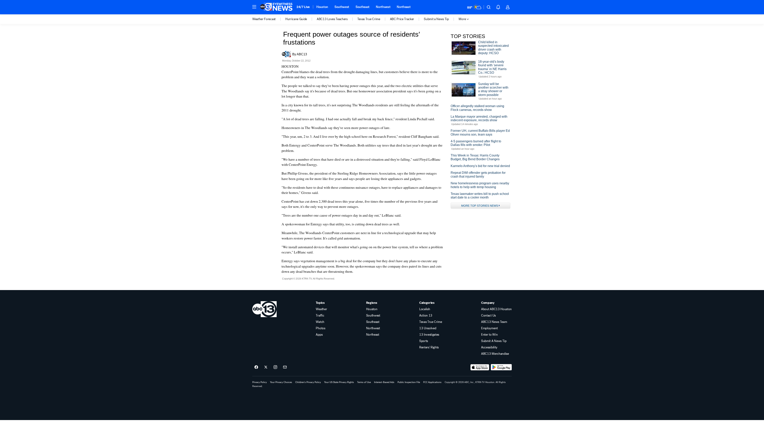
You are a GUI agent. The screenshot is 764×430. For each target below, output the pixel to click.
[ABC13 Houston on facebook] (256, 367)
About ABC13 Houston (496, 309)
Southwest (341, 7)
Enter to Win (489, 334)
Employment (489, 328)
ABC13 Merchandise (495, 353)
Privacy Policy (259, 382)
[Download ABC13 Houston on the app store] (479, 367)
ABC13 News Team (494, 321)
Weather (321, 309)
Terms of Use (364, 382)
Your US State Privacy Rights (339, 382)
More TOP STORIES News (479, 205)
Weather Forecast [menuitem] (264, 19)
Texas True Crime (430, 321)
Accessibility (489, 347)
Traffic (320, 315)
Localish (424, 309)
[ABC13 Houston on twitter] (266, 367)
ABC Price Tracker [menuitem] (402, 19)
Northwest (383, 7)
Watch (320, 321)
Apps (319, 334)
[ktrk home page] (264, 309)
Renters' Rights (429, 347)
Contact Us (488, 315)
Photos (320, 328)
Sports (423, 341)
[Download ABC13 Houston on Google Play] (501, 367)
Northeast (403, 7)
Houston (322, 7)
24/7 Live (303, 7)
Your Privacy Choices (281, 382)
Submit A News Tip (494, 341)
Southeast (362, 7)
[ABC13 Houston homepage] (276, 7)
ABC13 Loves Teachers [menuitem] (332, 19)
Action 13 (425, 315)
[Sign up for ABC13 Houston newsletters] (285, 367)
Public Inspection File (409, 382)
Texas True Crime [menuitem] (368, 19)
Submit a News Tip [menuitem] (436, 19)
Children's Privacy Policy (308, 382)
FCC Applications (432, 382)
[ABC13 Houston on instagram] (275, 367)
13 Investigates (429, 334)
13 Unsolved (427, 328)
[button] (254, 7)
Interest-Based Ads (384, 382)
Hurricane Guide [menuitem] (296, 19)
